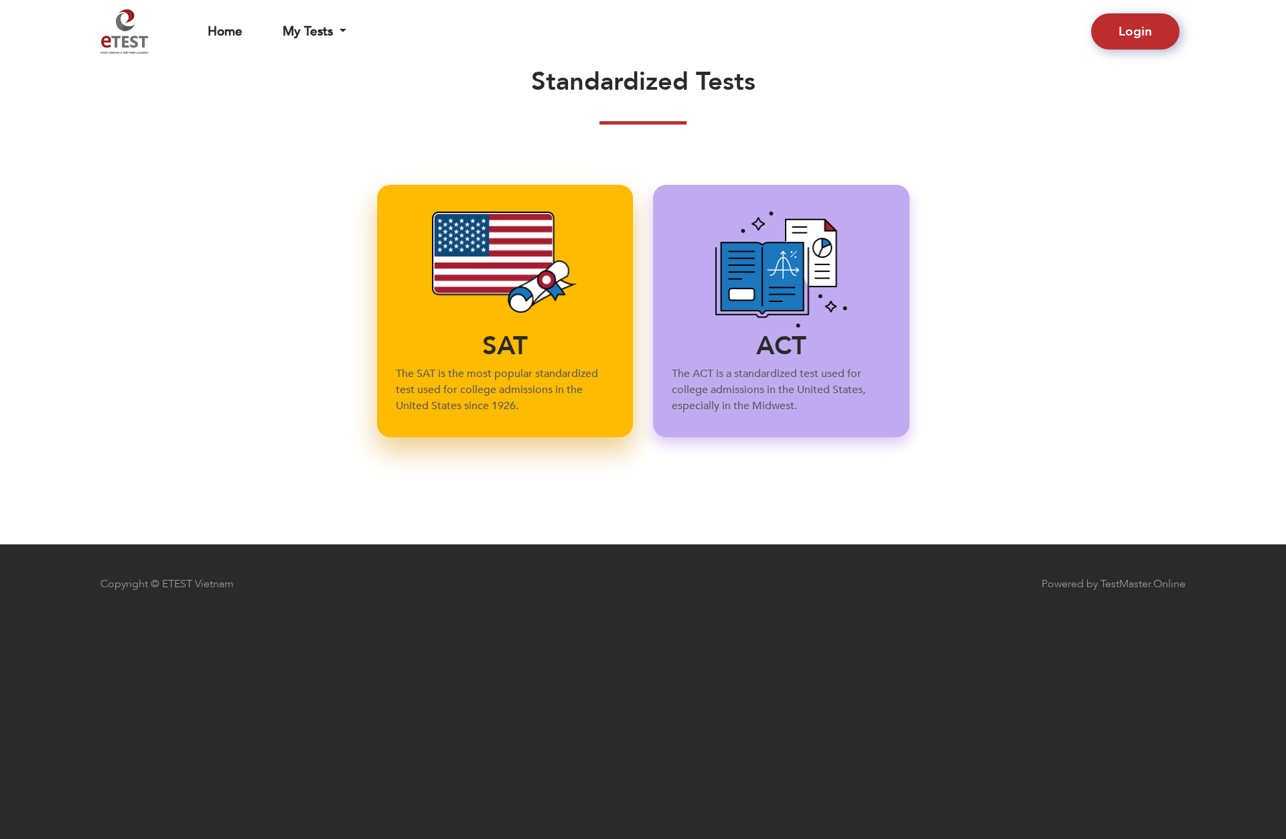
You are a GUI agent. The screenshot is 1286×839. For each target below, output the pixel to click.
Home (225, 31)
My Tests (308, 31)
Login (1135, 31)
